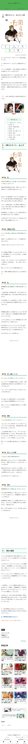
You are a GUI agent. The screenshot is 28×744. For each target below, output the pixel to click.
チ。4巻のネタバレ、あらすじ (14, 122)
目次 (12, 119)
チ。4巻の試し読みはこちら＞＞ (9, 616)
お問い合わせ (7, 739)
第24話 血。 (12, 128)
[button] (18, 50)
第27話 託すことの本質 (14, 135)
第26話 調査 (12, 133)
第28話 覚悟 (12, 137)
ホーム (7, 737)
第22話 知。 (12, 124)
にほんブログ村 (5, 637)
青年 (3, 629)
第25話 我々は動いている (15, 130)
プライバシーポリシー (21, 737)
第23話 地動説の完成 (14, 126)
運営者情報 (20, 739)
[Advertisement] (14, 356)
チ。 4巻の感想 (11, 139)
